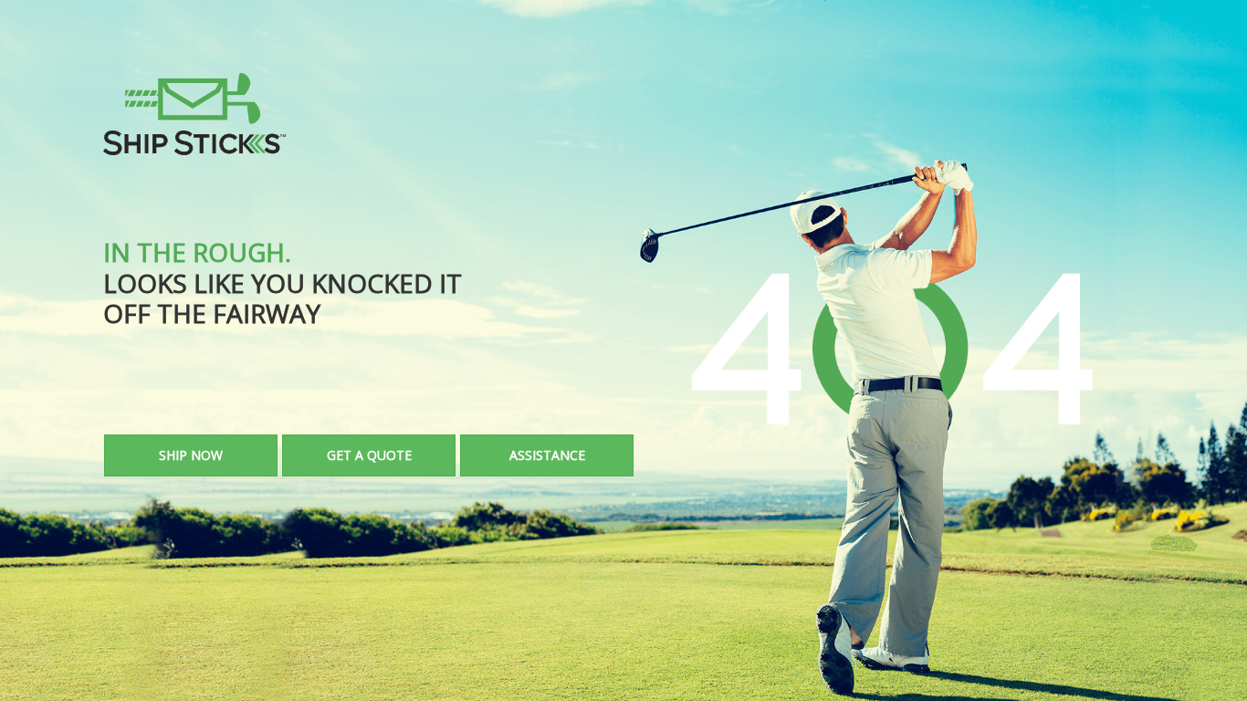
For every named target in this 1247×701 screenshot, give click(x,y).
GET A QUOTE (369, 455)
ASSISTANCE (547, 455)
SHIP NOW (191, 455)
